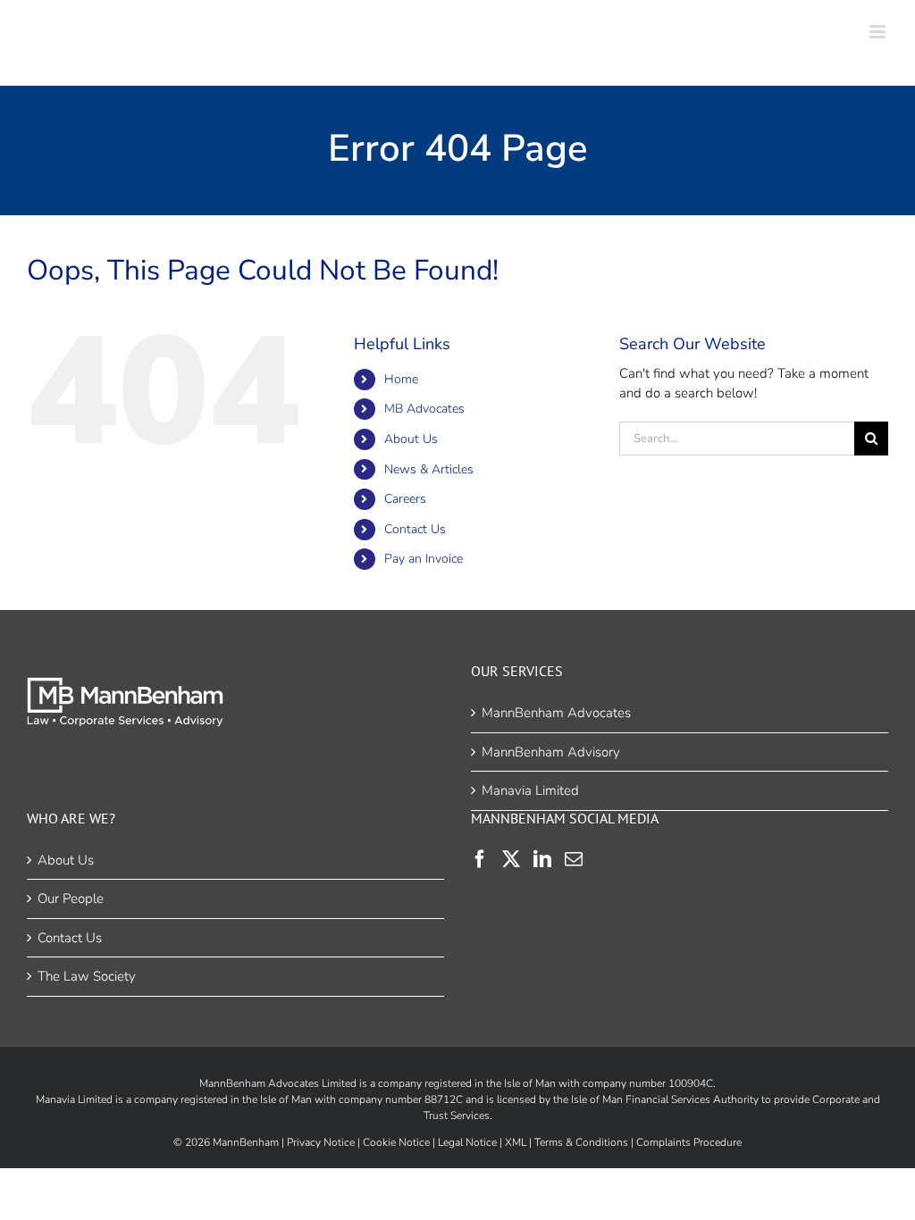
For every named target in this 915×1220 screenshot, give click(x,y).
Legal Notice (467, 1142)
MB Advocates (424, 408)
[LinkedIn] (542, 859)
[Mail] (574, 859)
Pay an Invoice (423, 558)
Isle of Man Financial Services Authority (665, 1099)
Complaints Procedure (689, 1142)
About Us (411, 438)
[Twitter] (511, 859)
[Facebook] (480, 859)
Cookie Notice (396, 1142)
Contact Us (415, 529)
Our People (71, 898)
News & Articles (429, 469)
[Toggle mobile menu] (878, 31)
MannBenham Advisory (551, 752)
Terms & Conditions (581, 1142)
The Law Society (87, 976)
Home (401, 379)
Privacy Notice (321, 1142)
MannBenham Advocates (556, 713)
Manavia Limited (530, 790)
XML (515, 1142)
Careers (405, 498)
